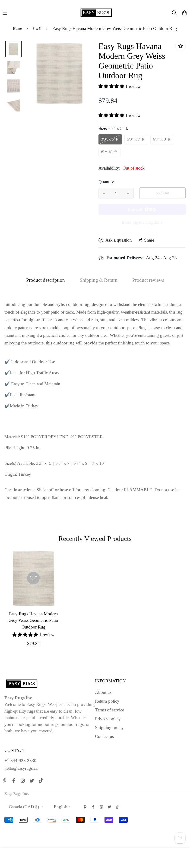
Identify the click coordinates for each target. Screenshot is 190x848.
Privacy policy (108, 718)
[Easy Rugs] (96, 13)
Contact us (104, 736)
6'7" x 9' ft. (162, 139)
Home (17, 28)
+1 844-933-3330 (20, 760)
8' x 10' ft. (109, 152)
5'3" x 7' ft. (136, 139)
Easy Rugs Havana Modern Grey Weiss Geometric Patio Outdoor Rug (33, 620)
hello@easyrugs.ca (21, 768)
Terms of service (109, 709)
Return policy (107, 701)
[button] (111, 86)
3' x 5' (37, 28)
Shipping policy (109, 727)
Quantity (106, 181)
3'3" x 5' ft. (110, 139)
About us (103, 692)
